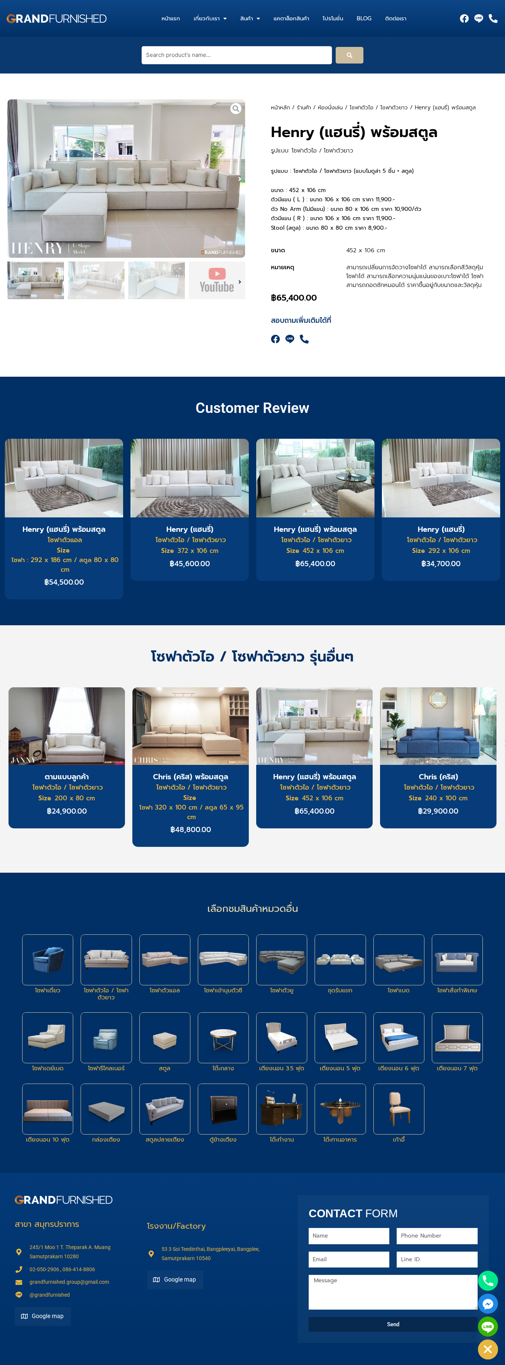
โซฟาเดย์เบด (48, 1068)
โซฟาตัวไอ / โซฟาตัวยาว (379, 107)
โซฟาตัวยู (282, 990)
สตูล (164, 1068)
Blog (364, 18)
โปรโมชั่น (333, 18)
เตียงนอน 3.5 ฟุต (281, 1068)
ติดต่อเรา (395, 18)
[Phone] (488, 1281)
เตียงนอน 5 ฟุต (340, 1068)
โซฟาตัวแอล (165, 990)
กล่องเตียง (106, 1139)
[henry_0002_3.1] (126, 178)
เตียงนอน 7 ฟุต (457, 1068)
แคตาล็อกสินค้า (291, 18)
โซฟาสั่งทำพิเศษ (457, 990)
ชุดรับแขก (340, 990)
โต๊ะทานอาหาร (340, 1139)
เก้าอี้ (399, 1139)
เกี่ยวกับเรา (207, 18)
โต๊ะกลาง (223, 1068)
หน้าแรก (171, 18)
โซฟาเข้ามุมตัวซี (223, 990)
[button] (12, 178)
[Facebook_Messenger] (488, 1304)
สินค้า (246, 18)
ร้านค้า (304, 107)
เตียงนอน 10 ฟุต (48, 1139)
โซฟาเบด (399, 990)
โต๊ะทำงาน (282, 1139)
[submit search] (349, 55)
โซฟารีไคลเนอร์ (106, 1068)
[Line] (488, 1327)
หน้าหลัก (280, 107)
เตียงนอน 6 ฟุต (398, 1068)
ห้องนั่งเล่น (330, 107)
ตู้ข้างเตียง (223, 1139)
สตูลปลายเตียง (165, 1139)
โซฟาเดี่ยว (47, 990)
